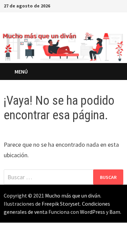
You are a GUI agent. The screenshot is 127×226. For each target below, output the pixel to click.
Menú (21, 71)
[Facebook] (86, 5)
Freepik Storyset (61, 203)
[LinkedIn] (112, 5)
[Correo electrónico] (119, 5)
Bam (114, 211)
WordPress (92, 211)
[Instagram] (103, 5)
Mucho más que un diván (72, 195)
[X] (95, 5)
